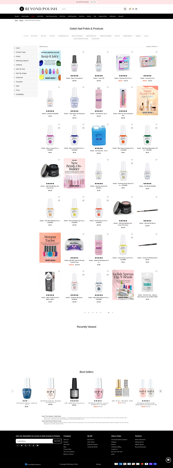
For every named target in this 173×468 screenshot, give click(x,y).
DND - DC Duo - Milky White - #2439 (122, 401)
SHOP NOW (93, 2)
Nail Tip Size (20, 69)
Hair (95, 16)
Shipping (113, 442)
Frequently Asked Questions (119, 439)
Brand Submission (140, 439)
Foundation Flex (63, 35)
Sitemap (98, 464)
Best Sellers (86, 371)
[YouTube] (38, 445)
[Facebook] (18, 445)
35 (108, 312)
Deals (113, 454)
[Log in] (133, 9)
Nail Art (89, 16)
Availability (20, 94)
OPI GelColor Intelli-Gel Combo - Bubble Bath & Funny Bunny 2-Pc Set (146, 403)
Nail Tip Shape (21, 73)
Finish (18, 56)
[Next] (160, 391)
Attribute (19, 65)
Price (18, 90)
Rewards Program (92, 444)
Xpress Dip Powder (105, 35)
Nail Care (81, 16)
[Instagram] (26, 445)
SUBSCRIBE (57, 441)
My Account (90, 439)
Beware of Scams (69, 454)
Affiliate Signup (139, 444)
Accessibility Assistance (34, 464)
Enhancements (127, 35)
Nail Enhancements (51, 16)
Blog (65, 447)
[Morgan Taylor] (50, 248)
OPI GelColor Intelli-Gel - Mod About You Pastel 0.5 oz (50, 401)
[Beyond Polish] (39, 9)
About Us (66, 439)
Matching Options (22, 61)
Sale (33, 16)
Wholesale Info (139, 442)
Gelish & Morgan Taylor (81, 38)
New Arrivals (25, 16)
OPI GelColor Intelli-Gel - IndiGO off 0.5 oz (27, 403)
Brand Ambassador (140, 447)
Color (18, 48)
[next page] (112, 312)
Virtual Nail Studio (92, 447)
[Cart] (136, 9)
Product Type (20, 52)
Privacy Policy (67, 449)
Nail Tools (62, 16)
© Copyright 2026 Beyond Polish (68, 464)
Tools (146, 35)
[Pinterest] (30, 445)
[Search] (125, 9)
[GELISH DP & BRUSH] (123, 285)
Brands (17, 16)
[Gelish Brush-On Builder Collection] (74, 173)
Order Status (91, 442)
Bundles (138, 35)
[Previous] (13, 391)
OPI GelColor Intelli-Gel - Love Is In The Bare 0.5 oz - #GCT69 (98, 403)
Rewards (120, 16)
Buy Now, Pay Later (116, 451)
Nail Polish (40, 16)
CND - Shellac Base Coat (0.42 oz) (74, 403)
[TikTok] (34, 445)
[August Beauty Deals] (147, 100)
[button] (152, 46)
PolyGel (52, 35)
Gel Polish (34, 35)
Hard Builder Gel (91, 35)
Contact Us (114, 449)
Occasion (19, 82)
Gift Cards (66, 444)
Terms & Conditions (69, 451)
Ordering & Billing (116, 447)
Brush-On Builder (77, 35)
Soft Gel (43, 35)
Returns (113, 444)
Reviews (66, 442)
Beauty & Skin (103, 16)
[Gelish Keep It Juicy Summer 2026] (50, 65)
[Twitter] (22, 445)
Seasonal (19, 77)
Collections (112, 16)
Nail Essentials (72, 16)
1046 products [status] (43, 46)
